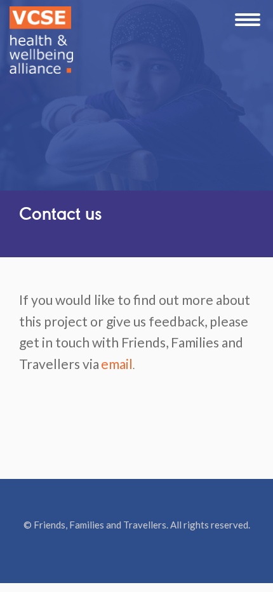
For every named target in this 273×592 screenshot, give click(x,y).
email (117, 364)
